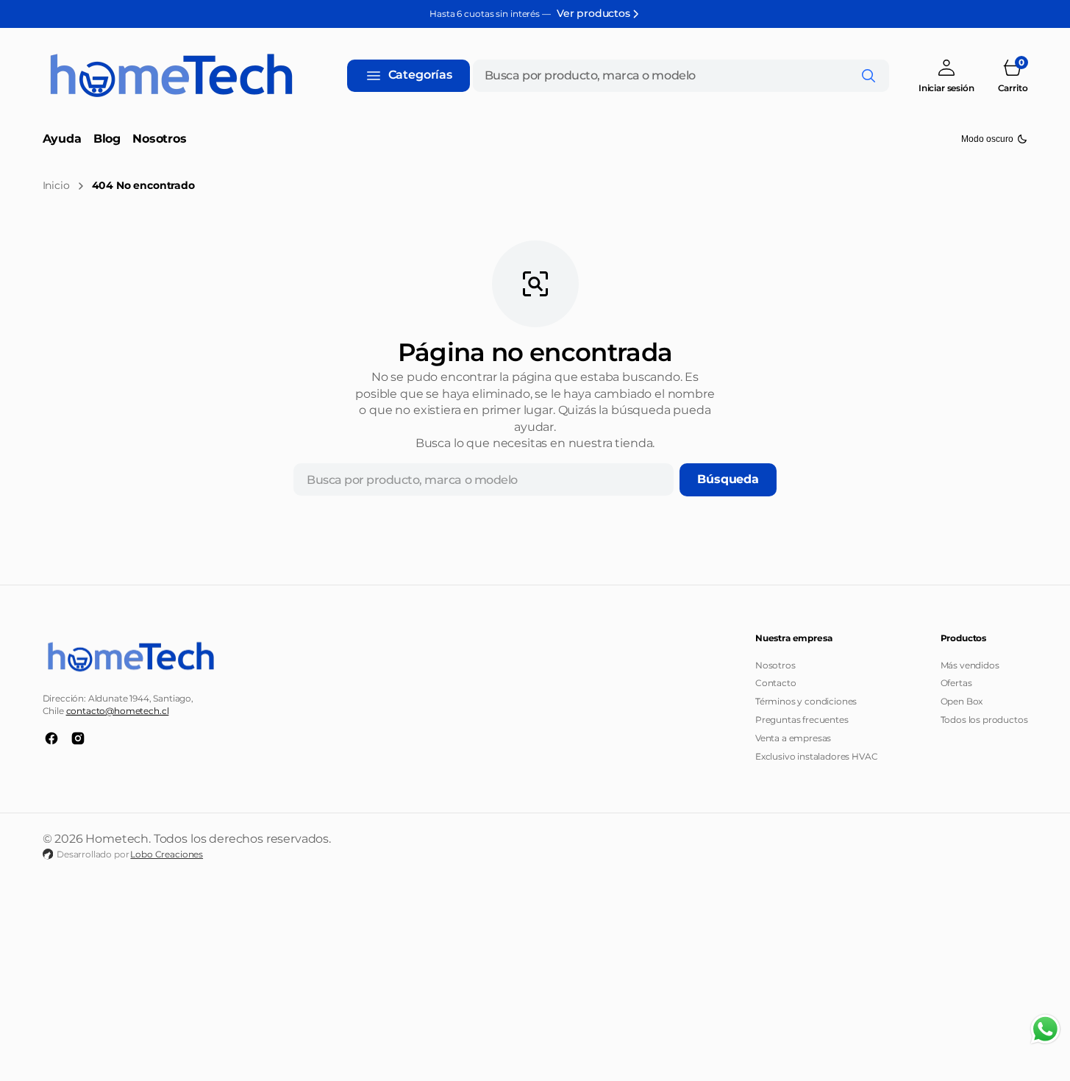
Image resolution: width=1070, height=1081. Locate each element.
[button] (946, 75)
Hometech (117, 839)
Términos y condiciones (806, 701)
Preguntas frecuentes (802, 719)
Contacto (775, 682)
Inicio (56, 185)
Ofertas (956, 682)
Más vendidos (970, 665)
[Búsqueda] (868, 76)
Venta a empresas (793, 737)
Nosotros (775, 665)
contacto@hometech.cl (117, 710)
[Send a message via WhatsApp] (1045, 1029)
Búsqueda (728, 479)
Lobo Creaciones (166, 854)
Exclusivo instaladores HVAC (816, 756)
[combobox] (681, 76)
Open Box (962, 701)
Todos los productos (984, 719)
